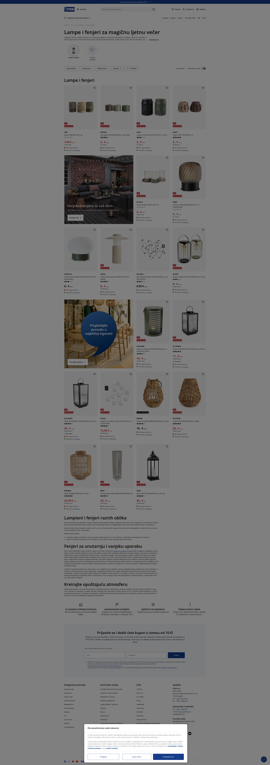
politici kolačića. (112, 748)
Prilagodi (103, 757)
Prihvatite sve (168, 757)
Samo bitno (136, 757)
